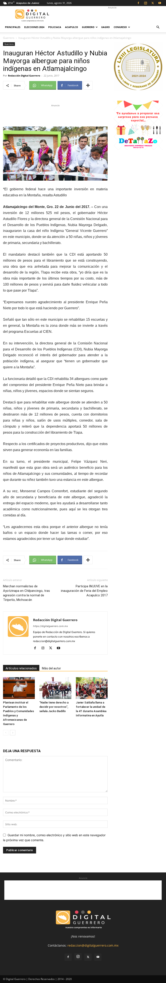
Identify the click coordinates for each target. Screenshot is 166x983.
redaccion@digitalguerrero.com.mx (92, 945)
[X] (152, 3)
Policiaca (54, 27)
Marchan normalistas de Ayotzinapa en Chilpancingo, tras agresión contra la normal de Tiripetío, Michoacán (26, 593)
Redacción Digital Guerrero (24, 75)
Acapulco (71, 27)
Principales (12, 27)
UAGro (105, 27)
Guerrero (88, 27)
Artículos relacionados (21, 668)
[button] (158, 27)
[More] (88, 85)
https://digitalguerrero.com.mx (50, 626)
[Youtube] (159, 3)
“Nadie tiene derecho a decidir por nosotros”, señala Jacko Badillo (54, 707)
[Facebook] (138, 3)
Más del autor (51, 668)
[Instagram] (145, 3)
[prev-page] (5, 732)
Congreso (120, 27)
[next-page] (12, 732)
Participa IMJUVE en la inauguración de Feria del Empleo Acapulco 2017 (84, 590)
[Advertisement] (112, 15)
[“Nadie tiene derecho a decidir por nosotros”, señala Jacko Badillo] (55, 688)
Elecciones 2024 (34, 27)
